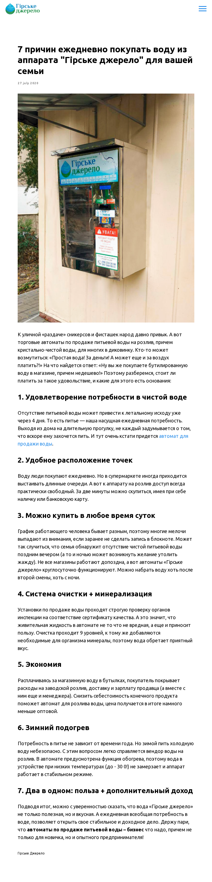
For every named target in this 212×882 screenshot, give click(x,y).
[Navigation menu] (202, 9)
